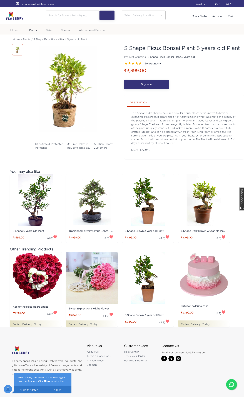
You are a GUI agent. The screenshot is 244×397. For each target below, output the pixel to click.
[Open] (161, 15)
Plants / (28, 39)
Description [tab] (138, 102)
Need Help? (202, 4)
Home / (17, 39)
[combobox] (141, 15)
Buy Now (146, 84)
